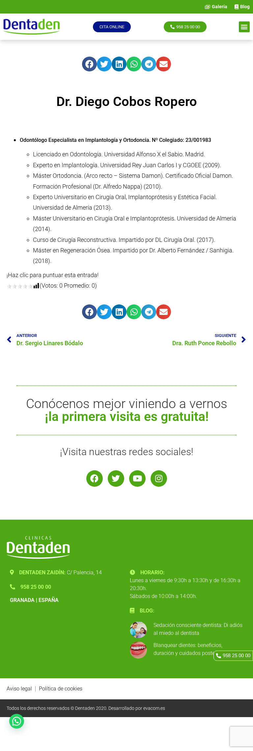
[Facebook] (94, 478)
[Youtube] (137, 478)
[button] (244, 26)
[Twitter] (116, 478)
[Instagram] (159, 478)
